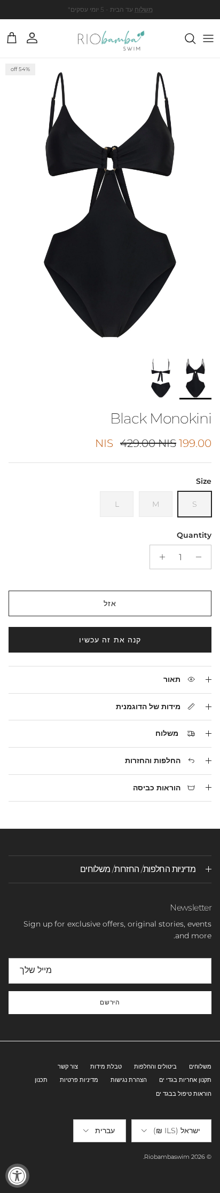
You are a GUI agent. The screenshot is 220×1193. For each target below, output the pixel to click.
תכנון (41, 1080)
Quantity (194, 535)
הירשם (110, 1002)
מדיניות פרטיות (79, 1080)
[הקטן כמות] (201, 557)
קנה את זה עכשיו (110, 640)
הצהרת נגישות (129, 1080)
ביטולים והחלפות (155, 1066)
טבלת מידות (106, 1066)
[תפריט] (208, 38)
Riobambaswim (167, 1156)
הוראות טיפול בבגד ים (183, 1093)
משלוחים (200, 1066)
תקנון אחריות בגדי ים (185, 1080)
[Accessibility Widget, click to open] (17, 1176)
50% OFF (130, 14)
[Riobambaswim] (110, 38)
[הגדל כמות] (159, 557)
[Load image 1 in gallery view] (110, 204)
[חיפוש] (185, 38)
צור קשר (68, 1066)
